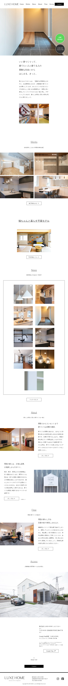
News (34, 4)
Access (52, 4)
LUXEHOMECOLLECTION (60, 48)
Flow (45, 4)
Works (28, 4)
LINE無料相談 (60, 38)
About (40, 4)
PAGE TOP (34, 659)
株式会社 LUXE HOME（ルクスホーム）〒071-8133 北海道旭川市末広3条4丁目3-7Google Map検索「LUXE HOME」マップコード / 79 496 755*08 (51, 632)
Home (22, 4)
